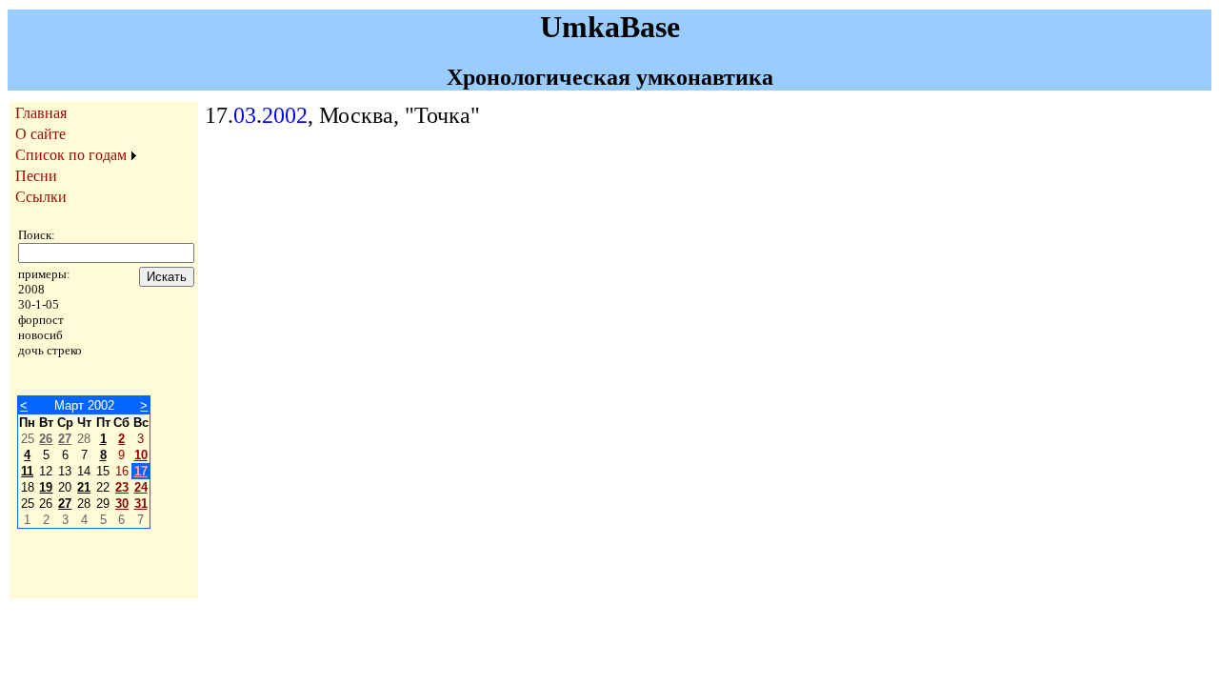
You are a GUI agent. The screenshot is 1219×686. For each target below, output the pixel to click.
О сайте (40, 134)
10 (141, 455)
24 (141, 487)
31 (141, 503)
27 (64, 439)
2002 (285, 115)
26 (45, 439)
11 (27, 471)
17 (141, 471)
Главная (41, 113)
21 (83, 487)
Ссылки (41, 197)
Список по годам (71, 155)
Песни (36, 176)
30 (122, 503)
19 (45, 487)
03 (244, 115)
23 (122, 487)
